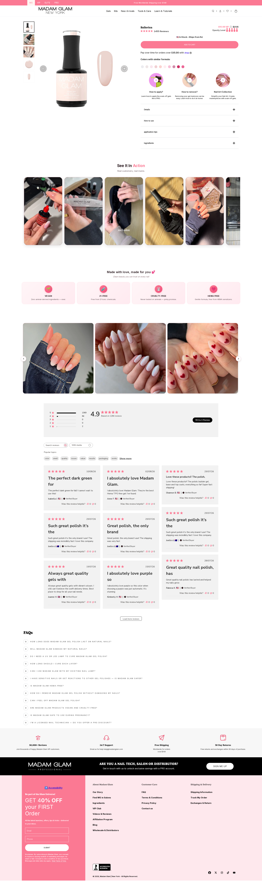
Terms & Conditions (152, 797)
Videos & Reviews (102, 814)
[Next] (238, 358)
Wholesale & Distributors (106, 830)
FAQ (144, 792)
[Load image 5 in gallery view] (28, 76)
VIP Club (97, 808)
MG (31, 2)
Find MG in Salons (102, 797)
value (83, 458)
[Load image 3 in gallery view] (28, 51)
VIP (38, 2)
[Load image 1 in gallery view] (28, 27)
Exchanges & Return (201, 803)
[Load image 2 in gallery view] (28, 39)
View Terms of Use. (59, 861)
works (114, 458)
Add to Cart (189, 45)
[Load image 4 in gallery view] (28, 64)
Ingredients (99, 803)
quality (64, 458)
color (47, 458)
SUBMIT (47, 848)
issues (74, 458)
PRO (57, 2)
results (92, 458)
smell (55, 458)
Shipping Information (201, 792)
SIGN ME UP (220, 766)
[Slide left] (43, 68)
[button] (213, 11)
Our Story (98, 792)
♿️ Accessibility (53, 787)
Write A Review (202, 420)
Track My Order (199, 797)
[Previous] (23, 358)
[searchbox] (53, 445)
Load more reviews (131, 619)
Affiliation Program (103, 819)
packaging (103, 458)
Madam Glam (105, 876)
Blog (95, 825)
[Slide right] (124, 68)
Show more (126, 458)
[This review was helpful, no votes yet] (88, 503)
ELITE (47, 2)
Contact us (147, 808)
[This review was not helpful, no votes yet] (93, 503)
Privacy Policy (149, 803)
